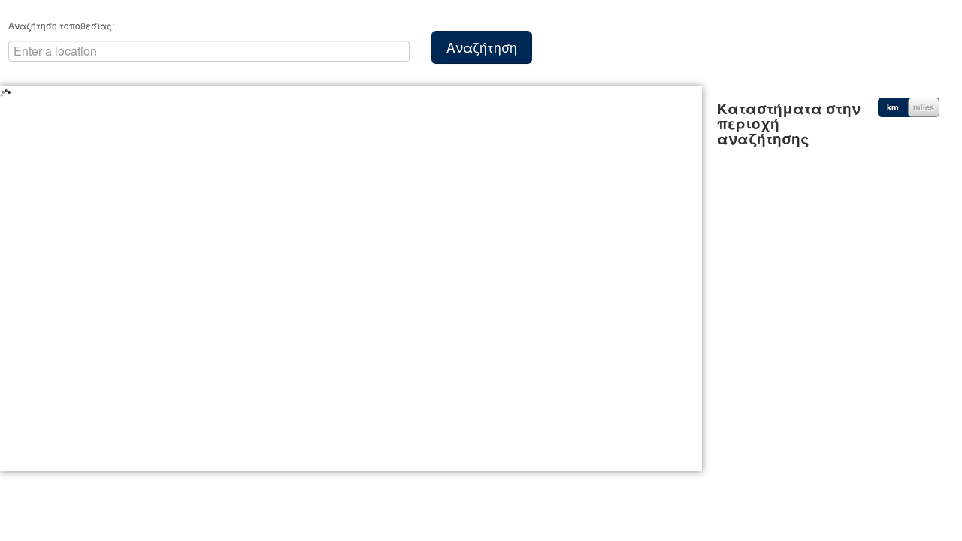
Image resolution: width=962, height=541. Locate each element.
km (893, 107)
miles (923, 107)
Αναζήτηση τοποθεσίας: (61, 25)
